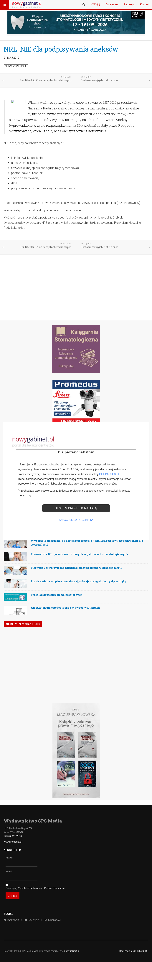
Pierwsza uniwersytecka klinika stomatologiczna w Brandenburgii (76, 567)
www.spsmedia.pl (13, 841)
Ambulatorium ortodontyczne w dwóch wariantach (65, 607)
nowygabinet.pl (71, 951)
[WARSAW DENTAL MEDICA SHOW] (76, 22)
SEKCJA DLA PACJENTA (76, 519)
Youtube (34, 920)
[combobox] (83, 4)
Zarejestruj (111, 4)
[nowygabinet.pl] (26, 4)
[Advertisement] (76, 288)
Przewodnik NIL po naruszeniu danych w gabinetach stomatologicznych (79, 554)
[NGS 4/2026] (30, 652)
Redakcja (129, 4)
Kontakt (144, 4)
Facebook (13, 920)
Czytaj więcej (129, 679)
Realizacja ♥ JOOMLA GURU (133, 951)
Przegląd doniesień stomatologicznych (56, 595)
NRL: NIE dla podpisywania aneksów (61, 49)
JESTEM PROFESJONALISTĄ (76, 508)
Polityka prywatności (54, 888)
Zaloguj (95, 4)
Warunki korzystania (28, 888)
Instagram (54, 920)
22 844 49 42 (15, 836)
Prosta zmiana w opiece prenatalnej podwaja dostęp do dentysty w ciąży (78, 581)
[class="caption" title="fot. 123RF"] (15, 546)
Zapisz (12, 895)
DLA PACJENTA (109, 474)
